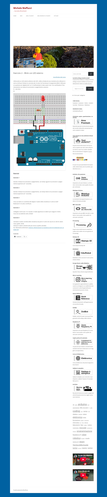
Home (14, 16)
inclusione (86, 420)
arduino (82, 404)
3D (73, 405)
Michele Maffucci (22, 7)
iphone (86, 422)
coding (76, 411)
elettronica (77, 417)
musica (74, 431)
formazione (76, 420)
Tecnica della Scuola (80, 445)
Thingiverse (81, 105)
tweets (84, 448)
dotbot (85, 414)
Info (21, 16)
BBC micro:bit (84, 408)
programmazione (84, 431)
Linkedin (91, 103)
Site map (56, 16)
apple (76, 404)
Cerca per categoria (79, 95)
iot (80, 422)
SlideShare (87, 105)
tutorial (79, 448)
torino (75, 448)
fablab (84, 417)
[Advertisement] (53, 31)
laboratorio (76, 425)
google (82, 420)
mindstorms (89, 428)
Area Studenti (30, 16)
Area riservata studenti (43, 16)
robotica (77, 438)
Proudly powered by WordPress (20, 490)
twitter (90, 448)
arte (88, 404)
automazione (76, 408)
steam (82, 441)
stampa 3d (76, 442)
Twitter (86, 103)
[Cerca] (91, 74)
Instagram (81, 103)
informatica (76, 422)
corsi (82, 411)
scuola (87, 438)
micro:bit (82, 427)
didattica (75, 414)
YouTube (75, 105)
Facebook (75, 103)
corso (85, 411)
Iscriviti (90, 88)
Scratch (83, 438)
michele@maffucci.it (78, 111)
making (90, 425)
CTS (89, 411)
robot (84, 434)
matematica (76, 428)
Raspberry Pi (77, 435)
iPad (83, 422)
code (91, 408)
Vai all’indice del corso (59, 77)
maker (85, 425)
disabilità (80, 414)
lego (82, 425)
